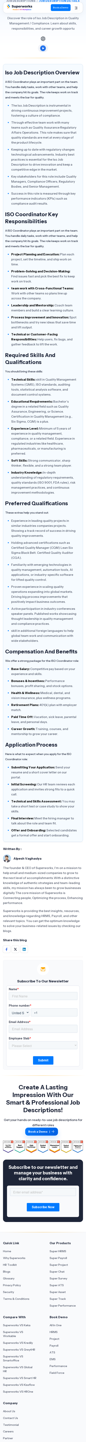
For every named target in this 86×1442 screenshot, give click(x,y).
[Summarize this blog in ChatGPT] (43, 38)
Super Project (59, 1265)
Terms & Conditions (16, 1299)
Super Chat (57, 1271)
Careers (8, 1431)
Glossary (8, 1278)
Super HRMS (58, 1251)
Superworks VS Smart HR (19, 1378)
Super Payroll (58, 1258)
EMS (53, 1359)
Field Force (57, 1373)
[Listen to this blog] (43, 48)
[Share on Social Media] (6, 949)
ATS (52, 1352)
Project (54, 1339)
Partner (8, 1438)
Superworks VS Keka (16, 1325)
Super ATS (57, 1285)
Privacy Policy (12, 1285)
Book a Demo (60, 7)
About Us (9, 1411)
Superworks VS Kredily (18, 1343)
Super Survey (58, 1278)
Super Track (58, 1299)
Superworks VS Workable (13, 1334)
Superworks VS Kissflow (19, 1385)
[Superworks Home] (19, 9)
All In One (56, 1325)
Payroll (54, 1345)
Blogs (6, 1271)
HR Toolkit (10, 1265)
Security (8, 1292)
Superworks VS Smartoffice (13, 1358)
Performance (58, 1366)
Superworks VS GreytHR (19, 1349)
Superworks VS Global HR (17, 1369)
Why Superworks (14, 1258)
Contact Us (10, 1418)
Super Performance (63, 1305)
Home (7, 1251)
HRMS (54, 1332)
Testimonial (11, 1425)
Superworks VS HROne (18, 1391)
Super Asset (58, 1292)
